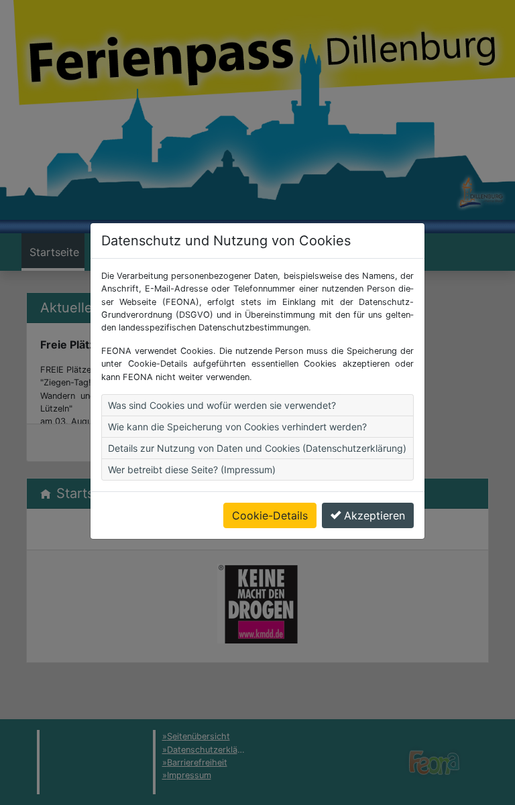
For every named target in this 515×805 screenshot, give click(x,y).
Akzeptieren (374, 515)
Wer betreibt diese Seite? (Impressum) (192, 469)
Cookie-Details (270, 515)
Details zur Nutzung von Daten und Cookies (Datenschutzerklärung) (257, 448)
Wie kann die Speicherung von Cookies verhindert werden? (237, 426)
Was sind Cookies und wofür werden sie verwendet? (222, 405)
